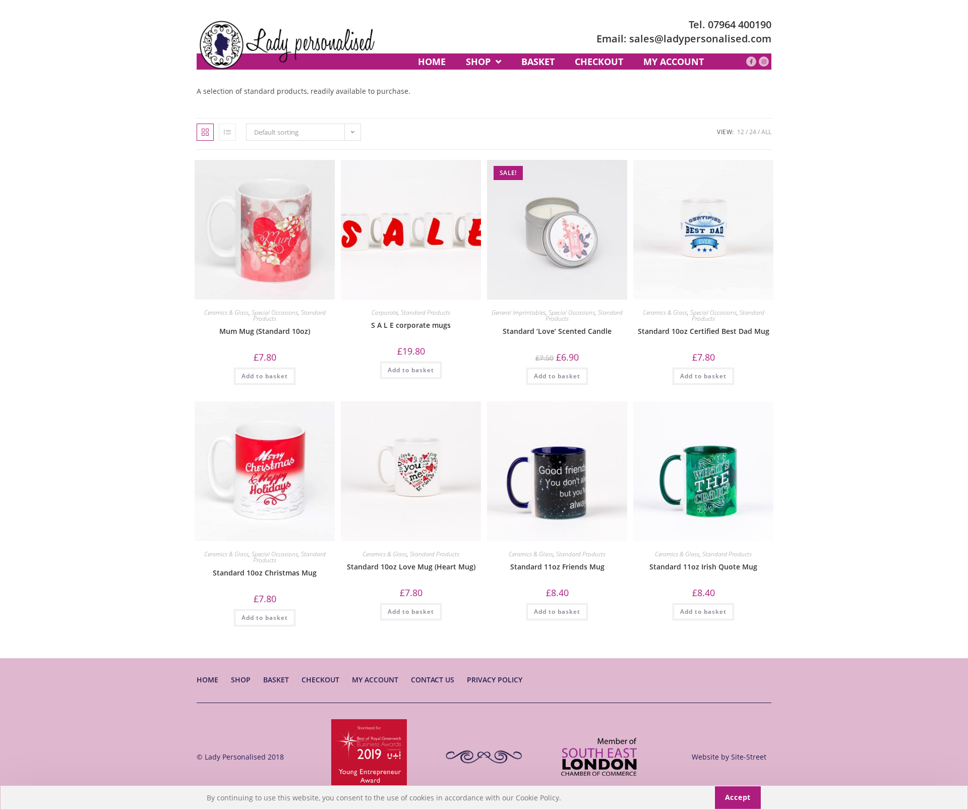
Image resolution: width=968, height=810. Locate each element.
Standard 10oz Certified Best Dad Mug (703, 331)
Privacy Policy (494, 679)
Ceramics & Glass (226, 312)
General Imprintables (519, 312)
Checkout (320, 679)
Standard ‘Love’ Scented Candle (557, 331)
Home (207, 679)
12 (740, 132)
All (766, 132)
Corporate (385, 312)
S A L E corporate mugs (411, 325)
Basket (276, 679)
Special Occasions (275, 312)
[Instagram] (764, 61)
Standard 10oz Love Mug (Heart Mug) (411, 566)
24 (752, 132)
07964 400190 (739, 24)
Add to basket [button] (264, 376)
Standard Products (425, 312)
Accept (738, 797)
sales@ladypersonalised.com (700, 38)
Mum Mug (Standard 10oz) (264, 331)
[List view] (227, 132)
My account (375, 679)
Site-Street (748, 757)
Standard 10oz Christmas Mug (265, 572)
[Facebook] (751, 61)
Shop (241, 679)
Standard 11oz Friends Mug (557, 566)
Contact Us (432, 679)
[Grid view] (205, 132)
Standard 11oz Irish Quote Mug (703, 566)
